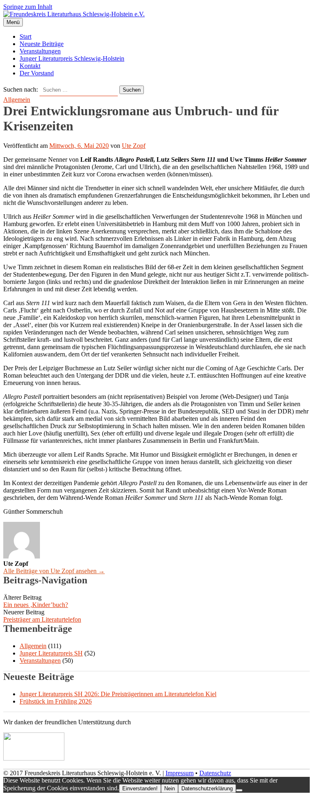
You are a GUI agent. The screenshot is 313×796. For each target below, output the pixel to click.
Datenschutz (215, 773)
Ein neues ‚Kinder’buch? (35, 604)
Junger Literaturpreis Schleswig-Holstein (72, 58)
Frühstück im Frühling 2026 (56, 701)
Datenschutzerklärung (207, 788)
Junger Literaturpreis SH (51, 653)
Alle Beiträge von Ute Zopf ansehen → (54, 570)
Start (25, 36)
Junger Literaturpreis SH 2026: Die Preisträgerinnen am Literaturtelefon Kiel (118, 693)
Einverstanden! (140, 788)
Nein (169, 788)
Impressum (179, 773)
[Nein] (239, 790)
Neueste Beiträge (42, 43)
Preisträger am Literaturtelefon (42, 619)
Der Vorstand (37, 73)
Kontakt (30, 65)
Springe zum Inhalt (27, 6)
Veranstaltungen (40, 51)
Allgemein (16, 99)
